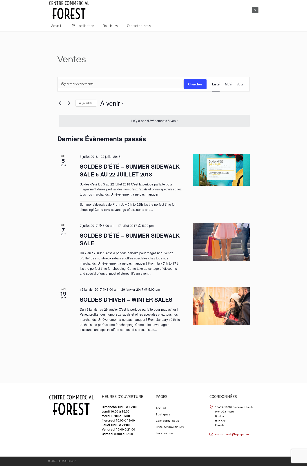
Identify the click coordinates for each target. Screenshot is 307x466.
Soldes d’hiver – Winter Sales (126, 299)
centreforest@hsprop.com (232, 434)
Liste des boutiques (170, 426)
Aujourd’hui (86, 103)
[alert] (154, 121)
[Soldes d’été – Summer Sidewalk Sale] (221, 242)
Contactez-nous (167, 420)
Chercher (195, 84)
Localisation (164, 433)
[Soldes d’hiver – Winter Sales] (221, 306)
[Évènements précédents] (60, 103)
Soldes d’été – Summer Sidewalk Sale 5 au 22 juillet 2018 (130, 170)
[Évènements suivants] (68, 103)
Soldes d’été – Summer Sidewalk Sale (130, 239)
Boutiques (163, 414)
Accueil (161, 408)
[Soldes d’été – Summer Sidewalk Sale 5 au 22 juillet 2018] (221, 170)
